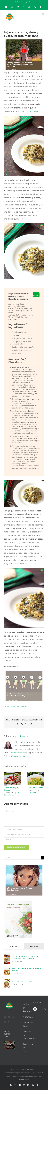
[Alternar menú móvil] (43, 13)
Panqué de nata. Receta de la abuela (26, 969)
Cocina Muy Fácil (17, 752)
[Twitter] (5, 1021)
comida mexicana (29, 111)
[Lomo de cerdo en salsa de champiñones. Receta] (7, 956)
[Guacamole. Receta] (35, 773)
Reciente (34, 946)
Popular (13, 946)
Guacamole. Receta (35, 787)
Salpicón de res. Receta (23, 981)
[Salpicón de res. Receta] (7, 980)
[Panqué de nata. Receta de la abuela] (7, 970)
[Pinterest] (9, 1017)
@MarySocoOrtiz (19, 756)
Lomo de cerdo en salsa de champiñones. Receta (25, 957)
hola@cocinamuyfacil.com (41, 1009)
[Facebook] (9, 1021)
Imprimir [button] (36, 295)
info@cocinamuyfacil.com (24, 2)
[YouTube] (5, 1017)
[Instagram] (13, 1017)
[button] (5, 784)
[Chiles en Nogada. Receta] (12, 773)
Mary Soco (11, 706)
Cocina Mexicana (23, 706)
